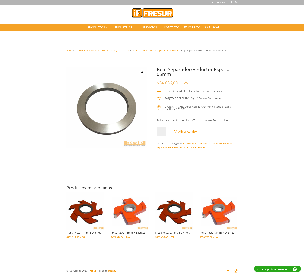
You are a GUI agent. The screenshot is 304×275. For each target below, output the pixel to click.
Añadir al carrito (185, 131)
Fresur (92, 270)
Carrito (194, 27)
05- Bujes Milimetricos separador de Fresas (155, 50)
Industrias (123, 27)
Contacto (171, 27)
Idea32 (112, 270)
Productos (96, 27)
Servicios (149, 27)
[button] (142, 72)
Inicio (69, 50)
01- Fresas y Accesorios (87, 50)
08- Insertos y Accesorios (116, 50)
